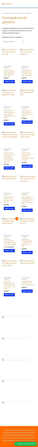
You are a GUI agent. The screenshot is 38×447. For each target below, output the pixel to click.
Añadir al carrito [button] (9, 81)
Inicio (3, 13)
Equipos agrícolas (11, 13)
